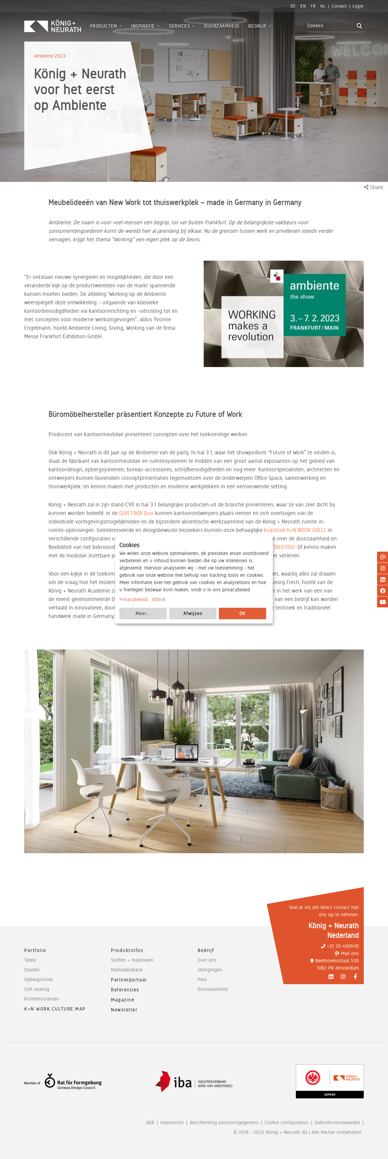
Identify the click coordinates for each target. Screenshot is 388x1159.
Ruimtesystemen (41, 999)
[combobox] (331, 26)
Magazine (122, 1000)
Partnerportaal (129, 980)
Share (376, 187)
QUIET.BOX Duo (136, 513)
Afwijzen (192, 613)
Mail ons (350, 953)
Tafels (30, 960)
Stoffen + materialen (132, 960)
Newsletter (124, 1010)
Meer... (143, 613)
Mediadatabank (127, 970)
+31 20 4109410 (343, 946)
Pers (202, 979)
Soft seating (36, 989)
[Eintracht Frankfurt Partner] (330, 1081)
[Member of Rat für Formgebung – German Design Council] (63, 1082)
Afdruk (159, 599)
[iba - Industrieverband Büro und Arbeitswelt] (194, 1081)
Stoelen (32, 970)
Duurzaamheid (213, 989)
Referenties (125, 990)
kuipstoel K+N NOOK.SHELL (295, 530)
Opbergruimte (38, 979)
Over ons (207, 960)
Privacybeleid (133, 599)
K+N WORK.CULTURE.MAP (55, 1009)
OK (242, 613)
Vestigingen (210, 970)
